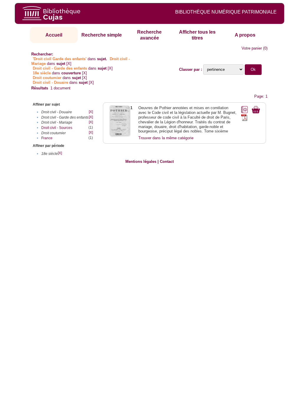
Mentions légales (140, 161)
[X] (68, 63)
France (46, 138)
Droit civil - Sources (56, 128)
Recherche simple (101, 34)
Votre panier (252, 48)
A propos (245, 34)
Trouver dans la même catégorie (165, 138)
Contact (167, 161)
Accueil (53, 34)
